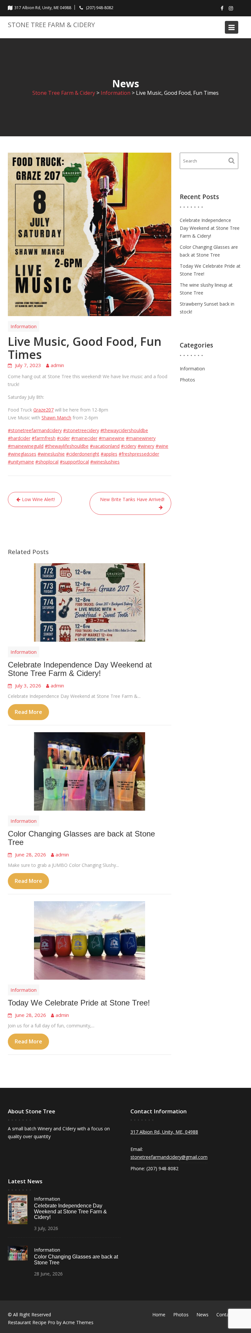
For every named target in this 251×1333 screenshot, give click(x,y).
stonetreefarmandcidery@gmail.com (169, 1157)
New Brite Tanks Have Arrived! (132, 499)
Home (158, 1314)
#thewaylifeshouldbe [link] (67, 446)
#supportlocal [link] (74, 462)
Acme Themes (78, 1322)
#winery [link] (146, 446)
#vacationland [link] (105, 446)
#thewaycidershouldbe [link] (124, 430)
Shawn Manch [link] (56, 417)
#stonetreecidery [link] (81, 430)
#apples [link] (109, 454)
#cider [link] (63, 438)
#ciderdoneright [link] (82, 454)
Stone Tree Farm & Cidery (51, 24)
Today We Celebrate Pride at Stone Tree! (79, 1002)
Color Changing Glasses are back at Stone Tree (81, 838)
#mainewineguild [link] (25, 446)
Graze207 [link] (43, 410)
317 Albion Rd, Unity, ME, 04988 (164, 1132)
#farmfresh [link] (44, 438)
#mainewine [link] (112, 438)
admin (57, 365)
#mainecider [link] (84, 438)
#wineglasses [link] (22, 454)
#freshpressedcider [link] (139, 454)
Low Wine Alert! (38, 499)
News (202, 1314)
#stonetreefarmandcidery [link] (35, 430)
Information (23, 326)
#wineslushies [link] (105, 462)
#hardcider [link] (19, 438)
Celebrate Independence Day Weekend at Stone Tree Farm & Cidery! (80, 669)
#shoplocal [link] (47, 462)
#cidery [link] (128, 446)
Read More (28, 712)
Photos (187, 380)
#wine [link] (162, 446)
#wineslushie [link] (51, 454)
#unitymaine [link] (21, 462)
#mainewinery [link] (141, 438)
